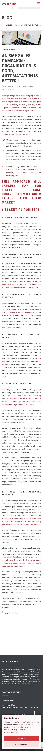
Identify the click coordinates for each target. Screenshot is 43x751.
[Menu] (38, 3)
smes (13, 89)
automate (22, 86)
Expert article (9, 86)
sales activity (7, 89)
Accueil (9, 25)
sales (36, 86)
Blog (17, 25)
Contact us (18, 714)
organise (30, 86)
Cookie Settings (11, 732)
